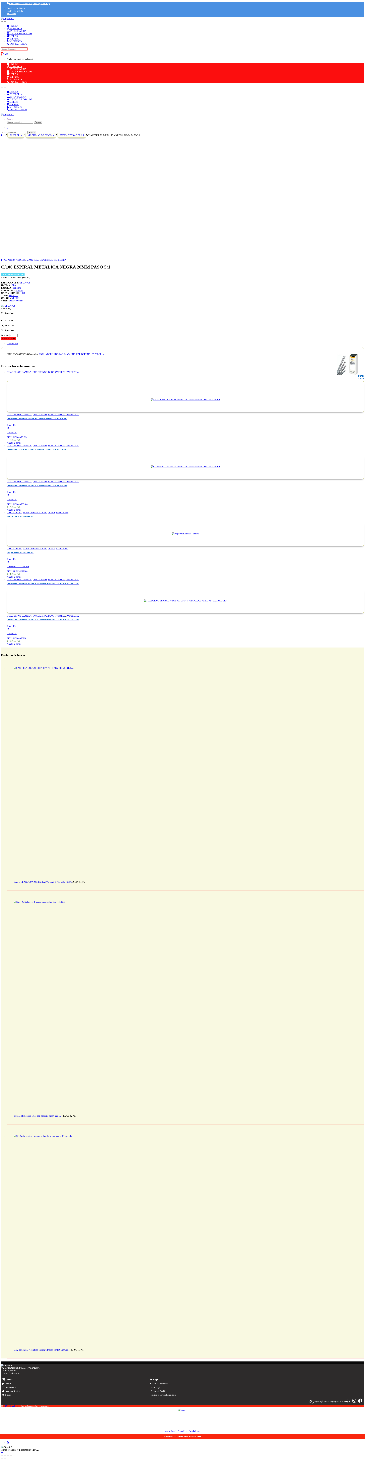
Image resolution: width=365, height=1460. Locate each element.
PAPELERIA (16, 135)
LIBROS (13, 36)
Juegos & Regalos (12, 1391)
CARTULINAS (14, 512)
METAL (19, 290)
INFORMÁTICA (18, 31)
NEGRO (15, 298)
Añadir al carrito (8, 338)
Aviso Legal (154, 1387)
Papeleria (17, 288)
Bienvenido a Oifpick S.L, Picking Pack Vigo (29, 3)
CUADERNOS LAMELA (19, 372)
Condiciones (194, 1431)
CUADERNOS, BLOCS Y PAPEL (49, 372)
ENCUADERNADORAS (72, 135)
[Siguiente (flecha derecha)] (5, 1458)
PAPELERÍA (15, 28)
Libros (7, 1395)
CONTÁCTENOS (18, 44)
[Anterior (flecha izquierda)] (2, 1458)
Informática (10, 1387)
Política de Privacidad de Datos (162, 1395)
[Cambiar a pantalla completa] (5, 1455)
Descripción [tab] (12, 343)
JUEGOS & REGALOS (20, 33)
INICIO (13, 26)
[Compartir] (8, 1455)
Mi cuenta (11, 13)
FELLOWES (24, 282)
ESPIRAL (13, 295)
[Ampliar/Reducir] (2, 1455)
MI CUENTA (15, 41)
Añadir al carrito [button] (14, 443)
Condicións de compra (158, 1384)
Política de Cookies (157, 1391)
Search (10, 119)
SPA (14, 285)
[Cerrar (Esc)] (11, 1455)
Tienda (9, 1379)
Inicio (3, 135)
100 (23, 293)
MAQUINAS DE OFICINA (41, 135)
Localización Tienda (16, 8)
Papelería (8, 1384)
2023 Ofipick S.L (11, 1406)
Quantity (5, 335)
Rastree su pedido (15, 11)
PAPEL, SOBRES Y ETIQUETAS (39, 512)
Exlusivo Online (16, 300)
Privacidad (182, 1431)
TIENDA (14, 39)
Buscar (38, 122)
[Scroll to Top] (2, 1452)
